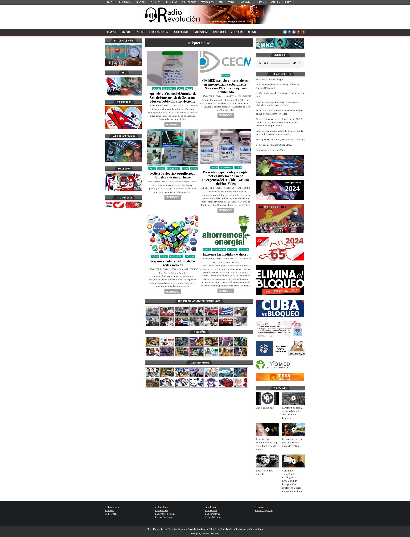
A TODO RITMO (237, 32)
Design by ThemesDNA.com (205, 534)
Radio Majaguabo (264, 510)
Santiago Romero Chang (158, 106)
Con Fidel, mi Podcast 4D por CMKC (274, 145)
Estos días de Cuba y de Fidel (270, 150)
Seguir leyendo (172, 124)
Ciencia (156, 88)
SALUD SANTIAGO (181, 32)
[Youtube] (298, 32)
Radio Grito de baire (165, 514)
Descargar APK (207, 2)
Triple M (259, 507)
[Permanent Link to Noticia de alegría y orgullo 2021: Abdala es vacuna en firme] (172, 147)
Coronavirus (169, 88)
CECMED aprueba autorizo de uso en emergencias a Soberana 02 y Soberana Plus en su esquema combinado (225, 86)
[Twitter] (285, 32)
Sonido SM (210, 507)
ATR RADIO (252, 32)
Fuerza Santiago (189, 2)
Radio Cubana (112, 507)
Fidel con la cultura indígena (270, 79)
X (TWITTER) (156, 2)
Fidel (221, 2)
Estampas (111, 32)
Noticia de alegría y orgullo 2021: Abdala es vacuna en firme (172, 175)
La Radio (260, 2)
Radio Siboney (162, 507)
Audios (151, 168)
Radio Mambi (161, 510)
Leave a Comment (191, 106)
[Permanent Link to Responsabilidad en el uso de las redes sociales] (172, 234)
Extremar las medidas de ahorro (225, 254)
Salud (180, 88)
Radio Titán (110, 514)
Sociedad (189, 256)
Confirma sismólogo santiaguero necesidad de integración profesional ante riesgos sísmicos (292, 481)
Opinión (231, 2)
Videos (189, 88)
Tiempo (288, 2)
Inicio (109, 2)
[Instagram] (294, 32)
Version (274, 2)
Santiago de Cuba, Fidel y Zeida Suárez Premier (280, 139)
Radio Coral (211, 510)
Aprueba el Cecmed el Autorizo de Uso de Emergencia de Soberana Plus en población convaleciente (172, 97)
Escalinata (125, 32)
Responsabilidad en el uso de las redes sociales (172, 263)
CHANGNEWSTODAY (200, 32)
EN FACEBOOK (171, 2)
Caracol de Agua (213, 517)
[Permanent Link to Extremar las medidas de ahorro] (225, 230)
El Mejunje (139, 32)
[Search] (303, 32)
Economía (232, 249)
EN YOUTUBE (141, 2)
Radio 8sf (109, 510)
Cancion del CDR (265, 408)
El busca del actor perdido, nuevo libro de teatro (292, 442)
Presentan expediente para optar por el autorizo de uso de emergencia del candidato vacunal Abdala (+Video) (226, 178)
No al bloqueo (125, 2)
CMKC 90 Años (245, 2)
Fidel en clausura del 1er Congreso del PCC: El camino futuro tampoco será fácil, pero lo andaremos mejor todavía (279, 122)
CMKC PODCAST (219, 32)
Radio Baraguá (212, 514)
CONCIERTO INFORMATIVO (159, 32)
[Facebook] (289, 32)
